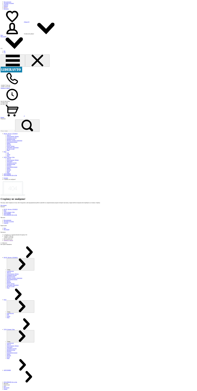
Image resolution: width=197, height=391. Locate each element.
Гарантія (6, 4)
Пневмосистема (11, 139)
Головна (6, 178)
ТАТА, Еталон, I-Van (9, 212)
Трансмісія (9, 161)
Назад (9, 269)
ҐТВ (8, 153)
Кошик (2, 117)
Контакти (6, 8)
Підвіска (9, 165)
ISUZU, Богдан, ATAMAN (11, 209)
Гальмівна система (12, 137)
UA (5, 52)
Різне (8, 150)
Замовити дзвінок (5, 88)
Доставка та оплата (9, 3)
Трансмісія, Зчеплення (12, 147)
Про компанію (7, 2)
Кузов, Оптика (10, 146)
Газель (8, 154)
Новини (6, 6)
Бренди (6, 7)
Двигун (9, 135)
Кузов (8, 171)
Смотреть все (10, 271)
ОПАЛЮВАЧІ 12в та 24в (10, 215)
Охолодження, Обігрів (13, 136)
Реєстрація (3, 36)
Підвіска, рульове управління (14, 140)
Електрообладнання (12, 142)
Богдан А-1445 (10, 149)
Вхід (2, 35)
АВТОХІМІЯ (7, 213)
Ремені (8, 143)
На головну (4, 205)
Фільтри (9, 144)
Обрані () (26, 22)
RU (4, 51)
